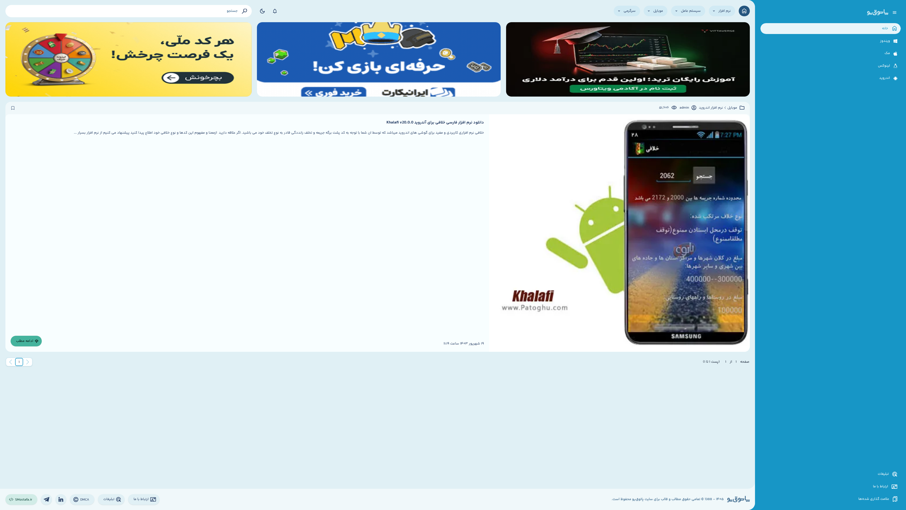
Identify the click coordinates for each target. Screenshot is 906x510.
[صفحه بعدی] (10, 362)
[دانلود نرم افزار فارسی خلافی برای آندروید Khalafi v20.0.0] (619, 233)
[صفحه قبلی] (27, 362)
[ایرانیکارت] (379, 59)
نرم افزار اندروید (711, 107)
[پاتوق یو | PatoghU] (877, 12)
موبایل (732, 107)
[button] (19, 362)
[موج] (628, 59)
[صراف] (128, 59)
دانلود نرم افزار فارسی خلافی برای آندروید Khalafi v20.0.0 (435, 122)
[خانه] (744, 11)
